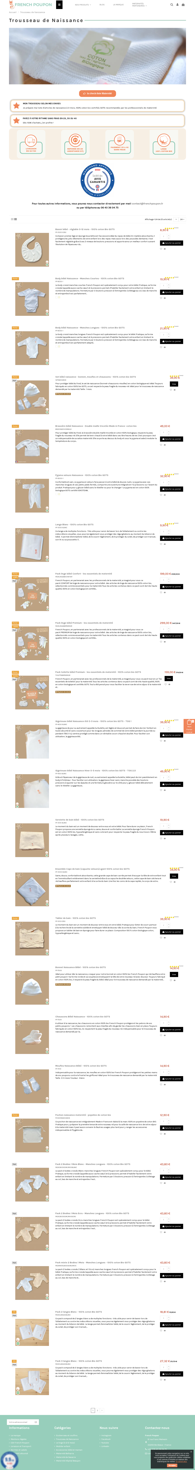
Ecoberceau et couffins (67, 1435)
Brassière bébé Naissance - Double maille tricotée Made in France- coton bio (96, 426)
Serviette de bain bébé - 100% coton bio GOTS (79, 819)
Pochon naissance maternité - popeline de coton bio (83, 1115)
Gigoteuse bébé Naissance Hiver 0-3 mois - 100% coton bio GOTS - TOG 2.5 (95, 770)
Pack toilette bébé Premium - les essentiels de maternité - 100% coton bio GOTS (98, 672)
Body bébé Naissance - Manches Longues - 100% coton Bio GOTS (90, 327)
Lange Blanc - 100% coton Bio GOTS (74, 524)
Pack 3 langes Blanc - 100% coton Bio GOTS (78, 1361)
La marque (15, 1435)
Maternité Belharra (65, 1453)
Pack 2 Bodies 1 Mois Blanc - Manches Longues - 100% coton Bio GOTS (92, 1164)
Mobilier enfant (63, 1446)
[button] (83, 4)
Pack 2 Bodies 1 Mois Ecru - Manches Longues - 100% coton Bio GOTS (92, 1213)
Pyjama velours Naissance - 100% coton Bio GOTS (81, 475)
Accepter (172, 1465)
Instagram (106, 1435)
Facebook (105, 1439)
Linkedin (105, 1446)
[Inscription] (36, 1422)
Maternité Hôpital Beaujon (68, 1461)
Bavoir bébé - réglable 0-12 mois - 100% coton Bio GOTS (85, 229)
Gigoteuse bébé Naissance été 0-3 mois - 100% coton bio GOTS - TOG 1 (93, 721)
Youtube (105, 1443)
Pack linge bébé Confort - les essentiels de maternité (83, 573)
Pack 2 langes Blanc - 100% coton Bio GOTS (78, 1312)
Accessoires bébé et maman (69, 1450)
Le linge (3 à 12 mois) (65, 1443)
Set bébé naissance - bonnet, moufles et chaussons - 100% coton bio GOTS (95, 377)
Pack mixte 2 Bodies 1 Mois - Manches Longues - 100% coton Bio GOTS (93, 1262)
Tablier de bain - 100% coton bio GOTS (75, 918)
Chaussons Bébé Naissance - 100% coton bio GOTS (82, 1016)
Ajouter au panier (173, 243)
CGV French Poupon (20, 1443)
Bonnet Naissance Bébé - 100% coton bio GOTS (80, 967)
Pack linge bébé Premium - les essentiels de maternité (84, 623)
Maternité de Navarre (66, 1457)
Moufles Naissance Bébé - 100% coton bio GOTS (81, 1066)
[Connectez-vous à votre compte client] (177, 4)
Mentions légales (19, 1439)
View (174, 384)
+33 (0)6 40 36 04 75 (157, 1449)
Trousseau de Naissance (67, 1439)
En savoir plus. (181, 1462)
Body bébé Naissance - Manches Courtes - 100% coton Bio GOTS (89, 278)
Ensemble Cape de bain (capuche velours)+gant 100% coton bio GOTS (92, 869)
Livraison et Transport (21, 1446)
